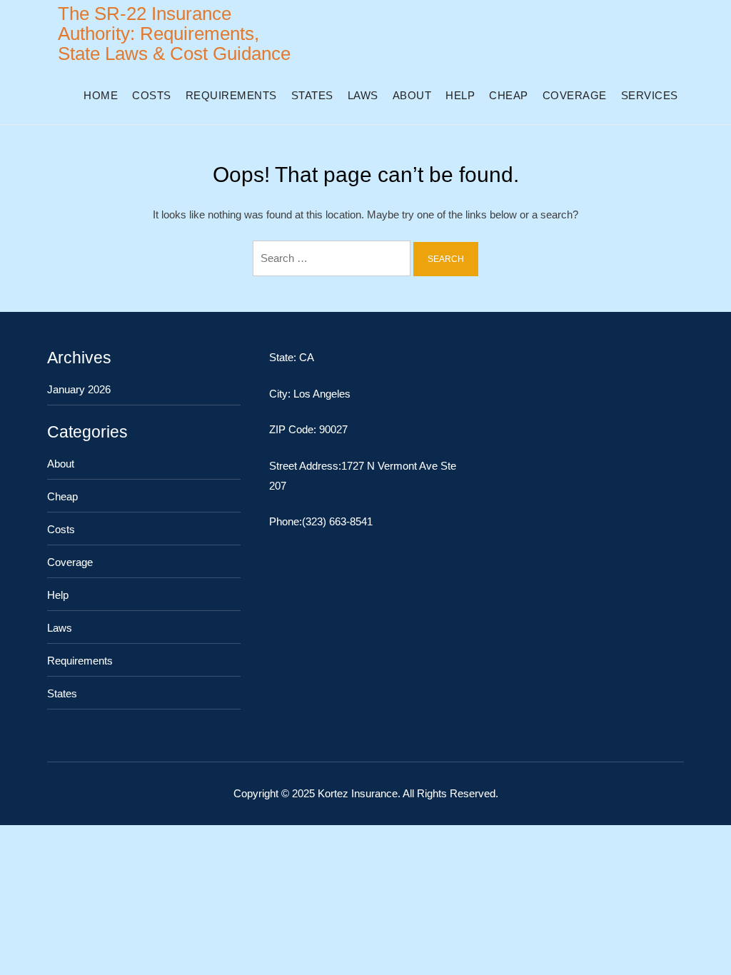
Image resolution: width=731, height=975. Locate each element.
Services (649, 95)
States (312, 95)
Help (460, 95)
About (412, 95)
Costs (151, 95)
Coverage (575, 95)
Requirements (231, 95)
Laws (363, 95)
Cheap (508, 95)
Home (101, 95)
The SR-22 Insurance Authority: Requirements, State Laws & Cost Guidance (174, 33)
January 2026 (79, 389)
